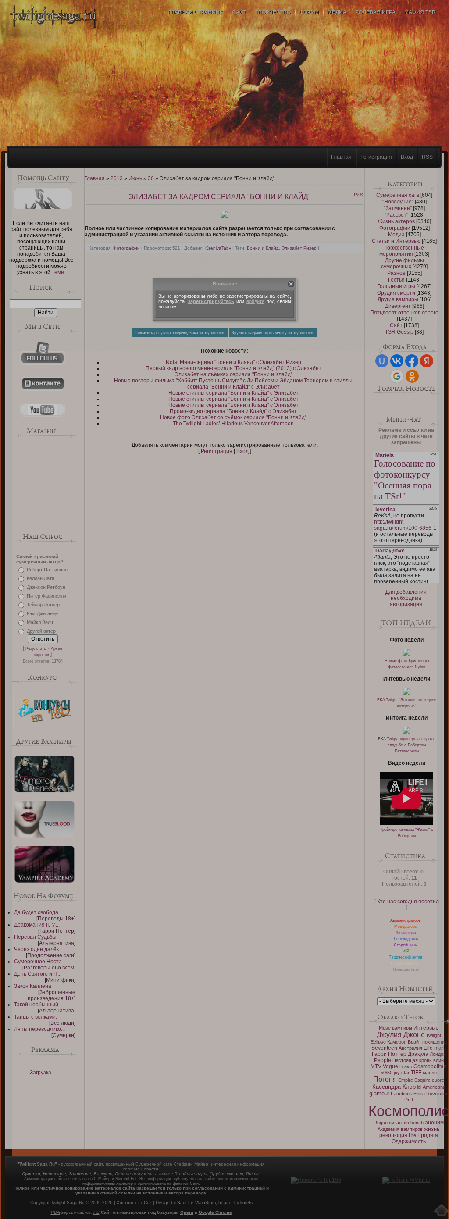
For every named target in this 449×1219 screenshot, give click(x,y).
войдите (255, 301)
